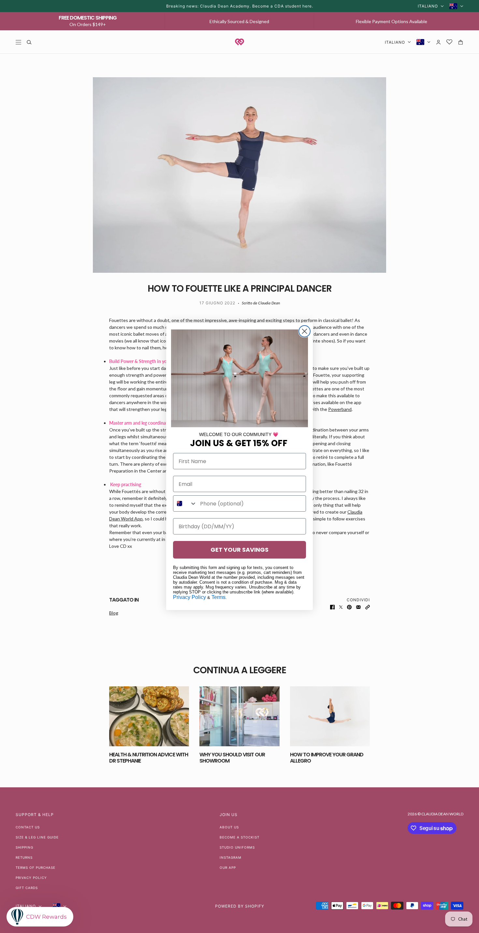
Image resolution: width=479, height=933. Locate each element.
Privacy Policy (189, 597)
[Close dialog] (304, 331)
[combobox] (185, 503)
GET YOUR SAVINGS (239, 550)
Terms (218, 597)
